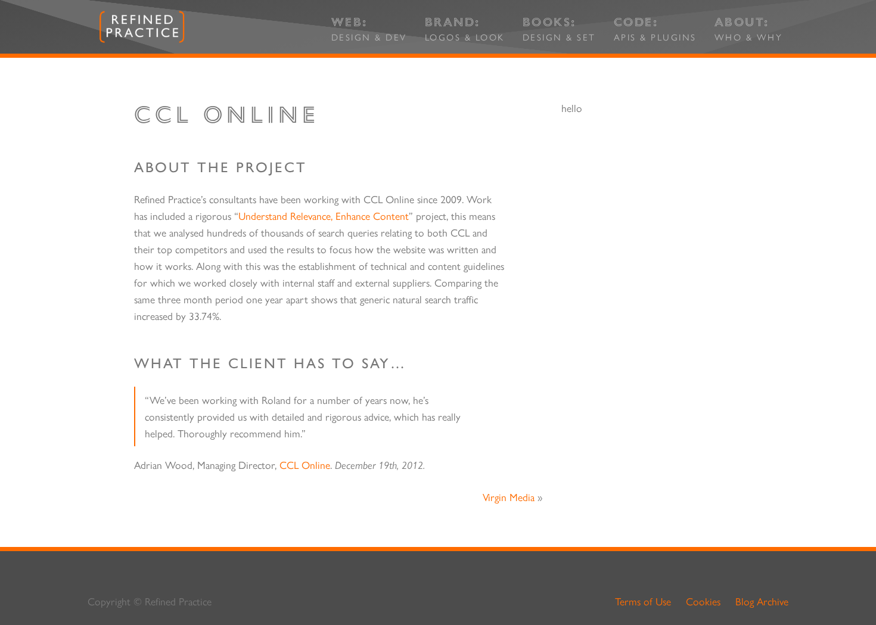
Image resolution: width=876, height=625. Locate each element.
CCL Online (304, 464)
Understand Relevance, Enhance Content (323, 215)
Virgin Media (509, 496)
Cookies (703, 600)
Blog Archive (761, 600)
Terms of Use (643, 600)
